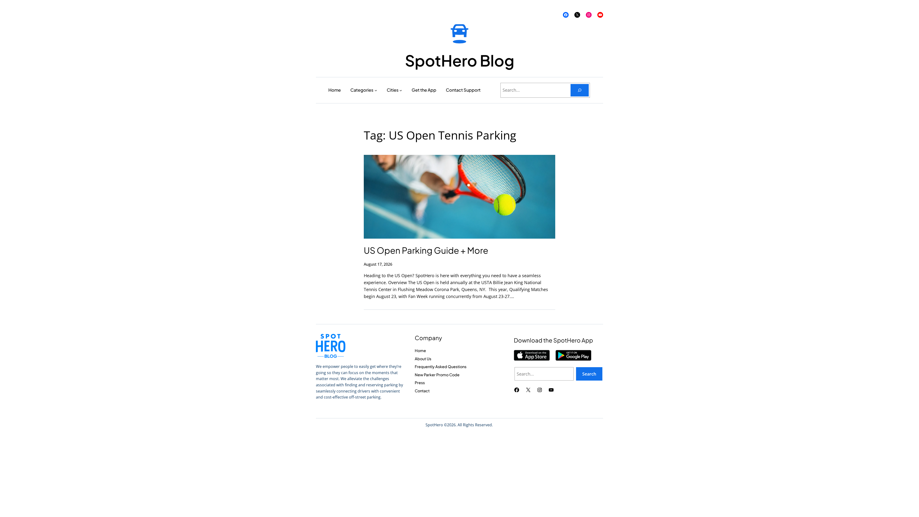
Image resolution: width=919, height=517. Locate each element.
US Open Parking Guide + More (426, 250)
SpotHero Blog (459, 60)
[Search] (580, 90)
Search (589, 374)
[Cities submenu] (400, 90)
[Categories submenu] (376, 90)
